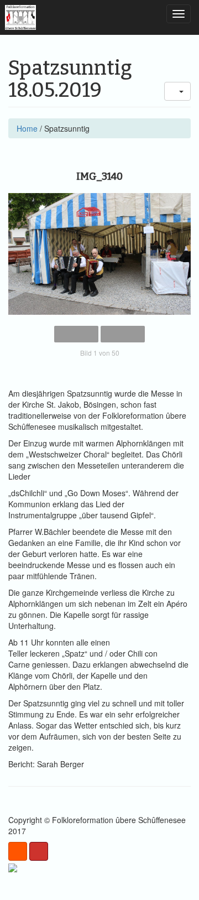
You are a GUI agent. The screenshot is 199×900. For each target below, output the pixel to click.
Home (27, 128)
